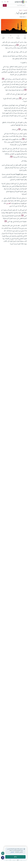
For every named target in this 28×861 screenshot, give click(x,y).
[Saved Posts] (2, 2)
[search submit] (5, 5)
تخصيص (12, 852)
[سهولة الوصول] (5, 2)
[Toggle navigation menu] (26, 1)
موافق (15, 857)
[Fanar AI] (2, 857)
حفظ (25, 38)
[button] (12, 38)
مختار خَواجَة (22, 17)
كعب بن (8, 203)
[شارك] (3, 853)
